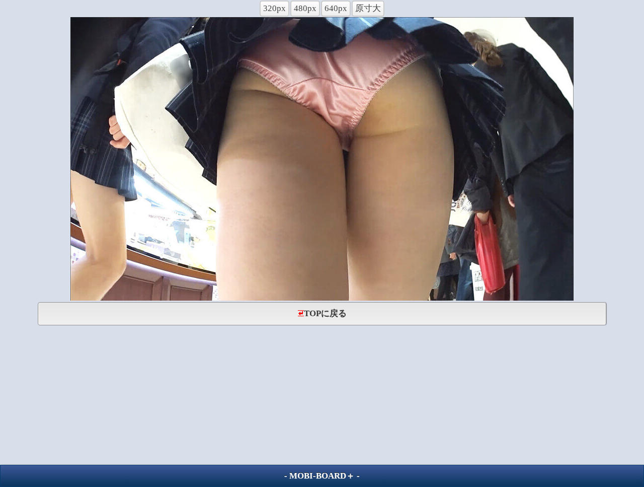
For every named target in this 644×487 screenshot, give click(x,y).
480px (305, 8)
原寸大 (368, 8)
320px (274, 8)
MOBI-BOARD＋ (322, 475)
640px (336, 8)
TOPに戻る (325, 313)
